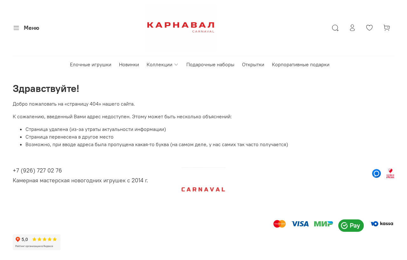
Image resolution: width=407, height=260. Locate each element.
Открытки (253, 64)
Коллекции (159, 64)
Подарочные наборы (210, 64)
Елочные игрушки (90, 64)
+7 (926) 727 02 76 (37, 170)
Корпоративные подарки (300, 64)
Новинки (129, 64)
